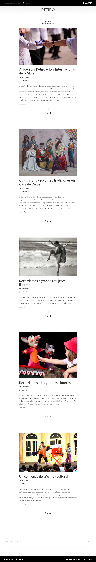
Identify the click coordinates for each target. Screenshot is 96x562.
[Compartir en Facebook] (45, 113)
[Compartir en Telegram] (50, 113)
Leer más (22, 104)
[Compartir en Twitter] (47, 113)
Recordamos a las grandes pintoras (45, 383)
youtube (89, 559)
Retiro (48, 10)
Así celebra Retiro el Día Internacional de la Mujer (47, 71)
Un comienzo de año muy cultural (43, 476)
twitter (83, 559)
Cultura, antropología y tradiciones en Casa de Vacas (47, 182)
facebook (69, 559)
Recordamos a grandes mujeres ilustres (42, 283)
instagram (76, 559)
